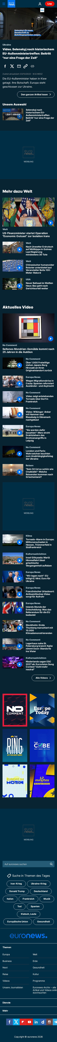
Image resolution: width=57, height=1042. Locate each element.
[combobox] (28, 864)
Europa (6, 954)
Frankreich (28, 898)
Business (7, 960)
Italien (10, 898)
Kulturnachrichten (36, 554)
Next (5, 967)
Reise (5, 974)
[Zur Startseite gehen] (11, 4)
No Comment (10, 345)
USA (28, 279)
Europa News (33, 377)
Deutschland (41, 891)
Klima (29, 535)
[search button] (51, 864)
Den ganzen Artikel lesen (34, 94)
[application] (28, 24)
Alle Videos (42, 677)
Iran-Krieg (16, 883)
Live (50, 3)
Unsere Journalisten (13, 987)
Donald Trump (17, 891)
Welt (5, 229)
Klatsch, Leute (28, 914)
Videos (6, 980)
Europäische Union (17, 921)
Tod (19, 906)
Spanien (35, 906)
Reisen (29, 465)
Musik (47, 898)
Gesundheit (43, 921)
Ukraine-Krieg (38, 883)
